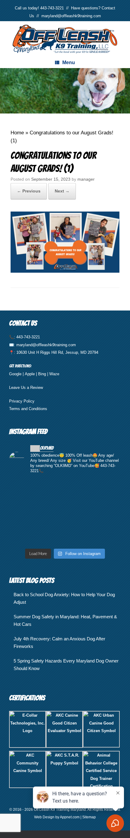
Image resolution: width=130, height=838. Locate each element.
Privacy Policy (21, 401)
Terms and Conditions (28, 408)
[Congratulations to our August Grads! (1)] (65, 271)
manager (86, 179)
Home (17, 133)
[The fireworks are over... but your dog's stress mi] (65, 512)
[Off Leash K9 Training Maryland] (65, 39)
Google (15, 374)
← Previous (29, 191)
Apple (30, 374)
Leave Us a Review (26, 387)
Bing (42, 374)
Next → (62, 191)
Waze (54, 374)
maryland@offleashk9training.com (71, 16)
